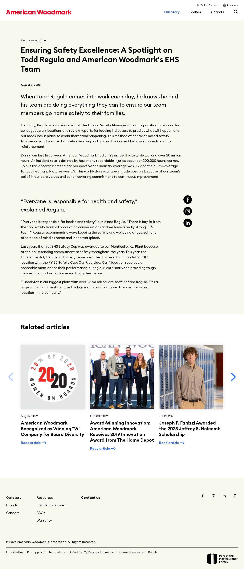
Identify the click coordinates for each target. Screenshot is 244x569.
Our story (172, 12)
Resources (45, 497)
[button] (233, 377)
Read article (31, 443)
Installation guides (51, 505)
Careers (217, 12)
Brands (195, 12)
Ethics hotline (14, 552)
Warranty (44, 520)
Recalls (152, 552)
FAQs (41, 513)
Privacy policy (36, 552)
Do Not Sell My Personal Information (92, 552)
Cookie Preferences (131, 552)
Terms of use (57, 552)
